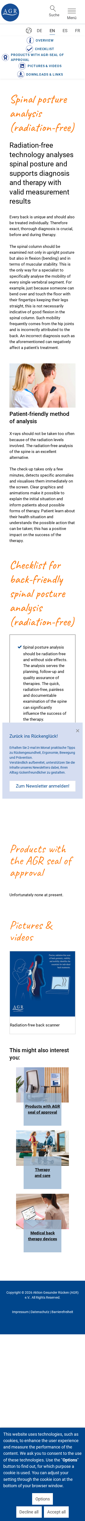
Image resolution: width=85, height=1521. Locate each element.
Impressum (20, 1312)
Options (42, 1498)
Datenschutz (40, 1312)
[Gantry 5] (10, 13)
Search (53, 8)
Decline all (28, 1511)
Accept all (56, 1511)
